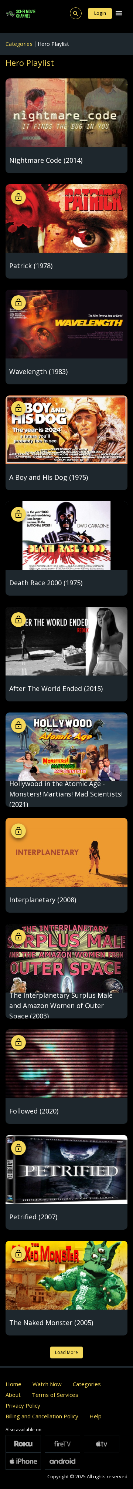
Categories (19, 43)
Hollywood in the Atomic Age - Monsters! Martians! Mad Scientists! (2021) (66, 794)
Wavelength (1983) (38, 371)
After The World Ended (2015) (56, 688)
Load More (66, 1352)
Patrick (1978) (30, 265)
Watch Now (47, 1384)
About (13, 1394)
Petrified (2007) (33, 1216)
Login (100, 13)
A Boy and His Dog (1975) (48, 477)
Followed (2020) (33, 1110)
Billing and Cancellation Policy (42, 1416)
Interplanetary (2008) (42, 899)
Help (95, 1416)
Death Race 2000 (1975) (45, 582)
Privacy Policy (23, 1405)
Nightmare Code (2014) (45, 160)
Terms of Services (55, 1394)
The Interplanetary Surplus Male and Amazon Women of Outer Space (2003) (61, 1005)
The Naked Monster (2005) (51, 1322)
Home (13, 1384)
